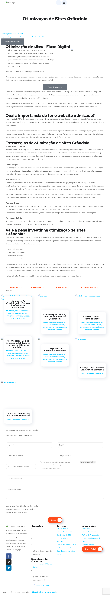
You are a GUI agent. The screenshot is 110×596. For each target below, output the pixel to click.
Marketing (10, 316)
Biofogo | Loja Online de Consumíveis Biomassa (92, 368)
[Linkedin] (8, 568)
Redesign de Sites (18, 319)
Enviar (53, 520)
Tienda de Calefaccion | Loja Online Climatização (18, 414)
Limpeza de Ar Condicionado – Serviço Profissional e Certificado (18, 304)
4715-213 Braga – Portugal (43, 535)
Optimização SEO (22, 316)
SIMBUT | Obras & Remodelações (92, 317)
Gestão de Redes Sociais (17, 313)
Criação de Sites (21, 311)
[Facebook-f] (8, 556)
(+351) (40, 570)
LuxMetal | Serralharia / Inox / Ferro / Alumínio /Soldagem (55, 316)
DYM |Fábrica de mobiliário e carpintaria (55, 349)
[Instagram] (8, 562)
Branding (10, 311)
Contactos (37, 526)
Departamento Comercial (39, 560)
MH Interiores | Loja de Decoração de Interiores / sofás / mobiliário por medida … (18, 344)
